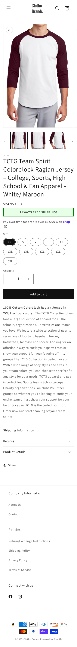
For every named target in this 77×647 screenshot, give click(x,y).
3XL (26, 251)
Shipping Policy (19, 551)
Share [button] (12, 465)
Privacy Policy (18, 560)
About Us (15, 505)
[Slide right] (72, 141)
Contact (14, 514)
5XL (58, 251)
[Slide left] (4, 141)
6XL (10, 261)
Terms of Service (20, 570)
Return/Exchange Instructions (29, 541)
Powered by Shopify (51, 639)
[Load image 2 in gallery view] (38, 140)
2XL (10, 251)
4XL (42, 251)
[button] (8, 8)
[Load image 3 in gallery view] (57, 140)
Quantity (8, 270)
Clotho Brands (32, 639)
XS (9, 242)
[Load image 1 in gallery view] (19, 140)
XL (62, 242)
